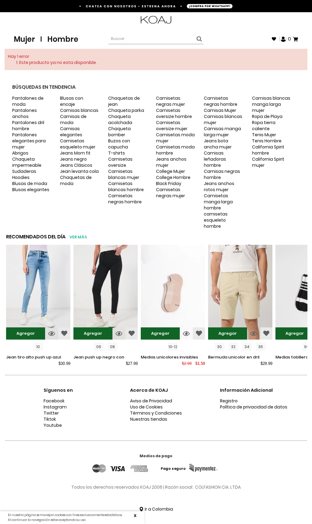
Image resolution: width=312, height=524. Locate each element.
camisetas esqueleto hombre (216, 220)
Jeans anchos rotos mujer (219, 186)
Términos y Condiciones (156, 413)
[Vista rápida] (51, 333)
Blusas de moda (29, 183)
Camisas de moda (73, 119)
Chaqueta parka (126, 110)
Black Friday (168, 183)
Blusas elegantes (30, 190)
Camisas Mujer (220, 110)
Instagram (55, 407)
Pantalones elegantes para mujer (29, 141)
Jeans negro (73, 159)
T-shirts (116, 153)
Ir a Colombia (158, 509)
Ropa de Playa (267, 116)
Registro (229, 401)
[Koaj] (156, 20)
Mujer (24, 39)
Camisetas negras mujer (170, 101)
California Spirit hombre (268, 150)
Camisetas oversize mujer (171, 125)
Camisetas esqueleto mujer (77, 144)
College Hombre (173, 177)
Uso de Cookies (146, 407)
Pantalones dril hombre (28, 125)
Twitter (51, 413)
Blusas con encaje (71, 101)
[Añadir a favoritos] (64, 333)
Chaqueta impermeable (26, 162)
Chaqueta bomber (119, 132)
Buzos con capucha (119, 144)
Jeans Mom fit (75, 153)
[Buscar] (198, 39)
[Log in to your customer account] (283, 39)
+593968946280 (282, 20)
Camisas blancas (79, 110)
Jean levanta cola (79, 171)
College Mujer (170, 171)
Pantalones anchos (24, 113)
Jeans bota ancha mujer (218, 144)
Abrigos (20, 153)
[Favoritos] (274, 39)
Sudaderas (24, 171)
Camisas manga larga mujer (222, 132)
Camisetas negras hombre (125, 199)
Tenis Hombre (267, 141)
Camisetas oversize (120, 162)
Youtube (53, 425)
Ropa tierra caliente (263, 125)
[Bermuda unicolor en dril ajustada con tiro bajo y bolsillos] (240, 293)
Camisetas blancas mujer (123, 174)
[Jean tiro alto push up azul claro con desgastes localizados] (38, 293)
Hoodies (21, 177)
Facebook (54, 401)
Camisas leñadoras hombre (215, 159)
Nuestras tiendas (148, 419)
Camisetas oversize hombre (174, 113)
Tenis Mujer (264, 135)
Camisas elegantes (71, 132)
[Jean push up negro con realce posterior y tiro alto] (105, 293)
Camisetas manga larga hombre (218, 202)
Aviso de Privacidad (151, 401)
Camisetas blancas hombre (126, 186)
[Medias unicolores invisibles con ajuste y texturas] (173, 293)
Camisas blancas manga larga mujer (271, 104)
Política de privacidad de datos (253, 407)
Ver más (78, 237)
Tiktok (50, 419)
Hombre (62, 39)
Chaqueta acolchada (120, 119)
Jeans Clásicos (76, 165)
